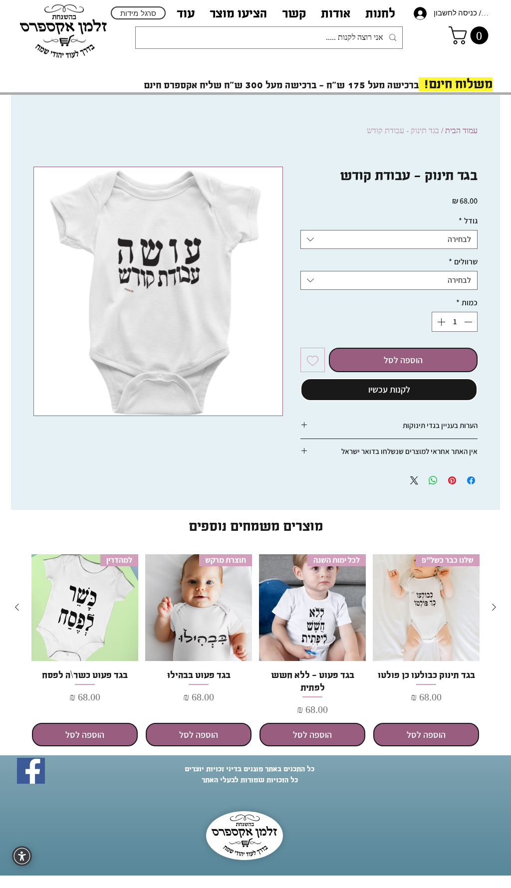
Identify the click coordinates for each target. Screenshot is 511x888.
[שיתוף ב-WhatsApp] (433, 480)
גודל (468, 221)
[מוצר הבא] (17, 607)
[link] (471, 35)
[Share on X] (414, 480)
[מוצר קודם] (494, 607)
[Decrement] (469, 321)
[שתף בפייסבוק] (471, 480)
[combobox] (389, 239)
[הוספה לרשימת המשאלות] (312, 360)
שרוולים (463, 262)
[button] (335, 13)
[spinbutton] (454, 321)
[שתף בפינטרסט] (452, 480)
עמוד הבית (461, 130)
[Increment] (440, 321)
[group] (255, 650)
